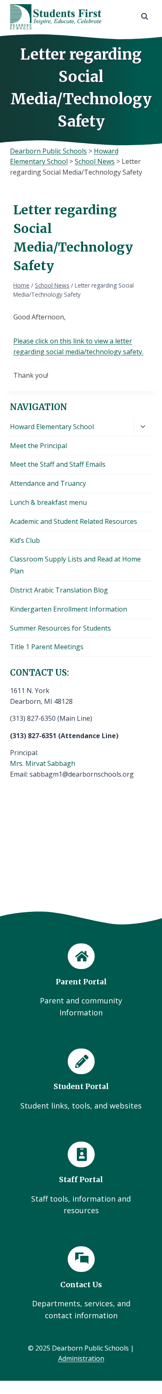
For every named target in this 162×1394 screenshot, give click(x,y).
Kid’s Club (25, 540)
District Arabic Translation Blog (59, 590)
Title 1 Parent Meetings (46, 646)
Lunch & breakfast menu (48, 502)
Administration (81, 1358)
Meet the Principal (38, 445)
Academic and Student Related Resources (73, 521)
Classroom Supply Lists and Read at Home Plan (75, 565)
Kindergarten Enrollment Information (68, 609)
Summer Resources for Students (60, 628)
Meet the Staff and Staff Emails (58, 464)
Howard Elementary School (52, 426)
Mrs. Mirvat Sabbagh (42, 763)
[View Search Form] (144, 16)
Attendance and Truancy (48, 483)
